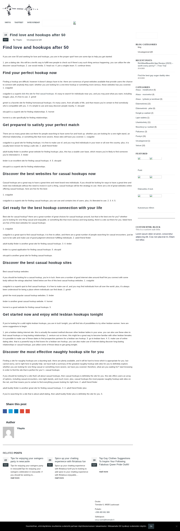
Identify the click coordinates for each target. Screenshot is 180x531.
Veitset (138, 145)
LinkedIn (16, 411)
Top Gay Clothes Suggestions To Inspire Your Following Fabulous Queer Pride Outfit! (114, 461)
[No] (176, 526)
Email (28, 411)
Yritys (8, 22)
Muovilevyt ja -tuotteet (145, 127)
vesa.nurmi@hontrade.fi (104, 520)
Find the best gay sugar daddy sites (154, 75)
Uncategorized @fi (34, 40)
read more (15, 478)
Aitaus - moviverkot (144, 94)
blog (139, 47)
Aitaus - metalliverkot (144, 90)
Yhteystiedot (33, 22)
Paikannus (140, 132)
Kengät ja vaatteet (143, 113)
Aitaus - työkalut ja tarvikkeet (148, 99)
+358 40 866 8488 (170, 10)
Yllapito (19, 40)
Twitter (11, 411)
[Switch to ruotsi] (75, 23)
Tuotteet (18, 22)
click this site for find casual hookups (38, 94)
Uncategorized (141, 141)
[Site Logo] (20, 10)
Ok (151, 526)
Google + (22, 411)
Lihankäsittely (141, 122)
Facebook (5, 411)
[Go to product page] (156, 163)
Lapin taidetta (141, 118)
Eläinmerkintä (141, 104)
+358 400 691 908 (102, 512)
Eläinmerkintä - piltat (144, 108)
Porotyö (139, 136)
